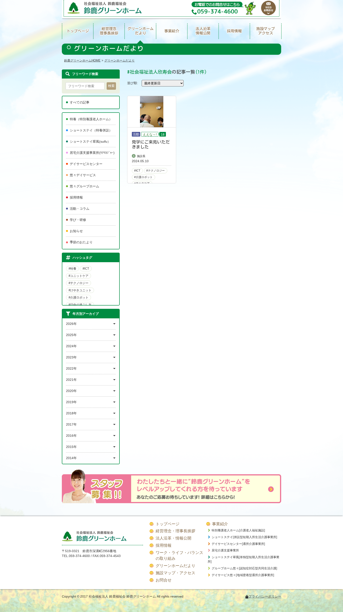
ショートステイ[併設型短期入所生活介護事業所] (244, 537)
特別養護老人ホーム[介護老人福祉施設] (238, 530)
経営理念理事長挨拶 (109, 31)
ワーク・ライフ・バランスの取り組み (179, 555)
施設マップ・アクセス (175, 573)
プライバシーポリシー (264, 596)
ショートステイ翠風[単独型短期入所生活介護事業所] (243, 559)
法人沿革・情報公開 (173, 538)
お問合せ (164, 580)
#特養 (72, 268)
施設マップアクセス (265, 31)
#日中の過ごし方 (80, 304)
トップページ (77, 31)
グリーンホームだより (140, 31)
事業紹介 (171, 31)
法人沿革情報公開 (203, 31)
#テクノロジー (78, 283)
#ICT (86, 268)
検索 (111, 86)
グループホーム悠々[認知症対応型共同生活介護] (244, 568)
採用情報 (234, 31)
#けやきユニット (80, 290)
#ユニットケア (78, 276)
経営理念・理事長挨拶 (175, 531)
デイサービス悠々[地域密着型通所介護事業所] (243, 575)
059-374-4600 (79, 556)
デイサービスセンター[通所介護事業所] (238, 544)
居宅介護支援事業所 (225, 550)
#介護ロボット (78, 297)
